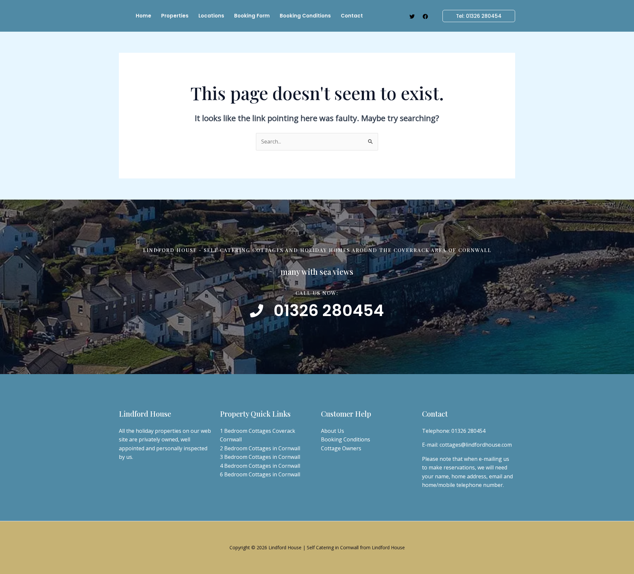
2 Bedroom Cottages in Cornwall (260, 448)
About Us (332, 430)
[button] (475, 16)
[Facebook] (425, 16)
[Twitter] (412, 16)
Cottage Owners (341, 448)
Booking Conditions (345, 439)
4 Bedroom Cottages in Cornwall (260, 465)
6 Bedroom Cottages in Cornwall (260, 474)
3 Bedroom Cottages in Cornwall (260, 457)
